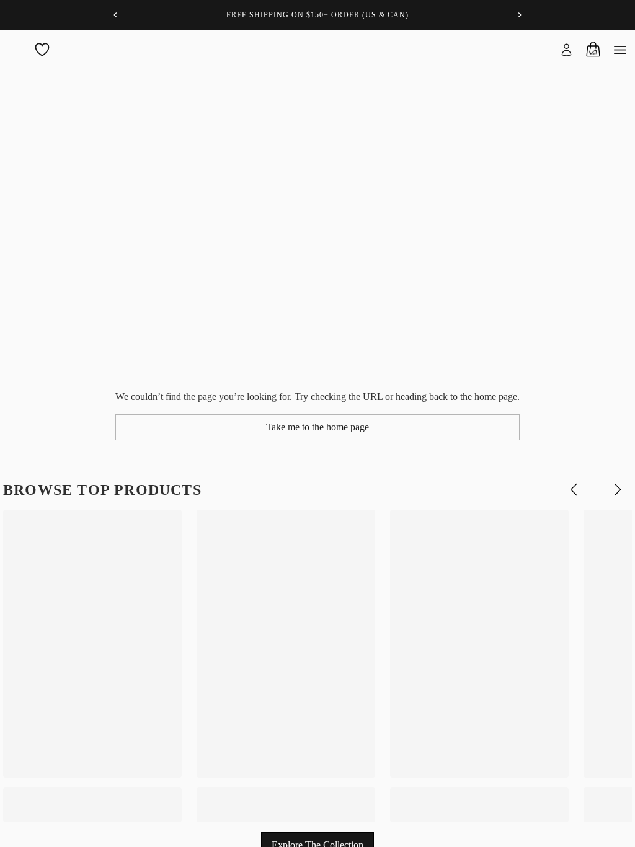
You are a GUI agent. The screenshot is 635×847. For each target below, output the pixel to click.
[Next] (520, 15)
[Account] (566, 49)
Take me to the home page (317, 427)
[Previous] (115, 15)
